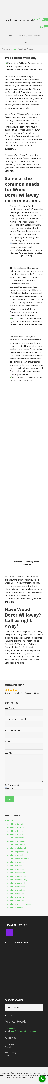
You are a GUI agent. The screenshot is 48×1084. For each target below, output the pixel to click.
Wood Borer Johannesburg (17, 852)
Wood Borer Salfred (15, 824)
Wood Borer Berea (14, 865)
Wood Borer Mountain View (18, 859)
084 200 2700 (14, 1028)
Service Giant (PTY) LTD (16, 1075)
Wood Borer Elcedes (15, 831)
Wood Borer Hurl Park (15, 893)
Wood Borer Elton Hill (15, 827)
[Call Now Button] (42, 1078)
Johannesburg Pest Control (24, 6)
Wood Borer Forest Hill (16, 883)
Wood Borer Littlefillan (16, 890)
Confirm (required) (12, 785)
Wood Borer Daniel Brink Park (19, 904)
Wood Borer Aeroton (15, 900)
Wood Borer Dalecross (16, 845)
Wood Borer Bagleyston (16, 834)
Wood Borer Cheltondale (17, 848)
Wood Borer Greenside (16, 872)
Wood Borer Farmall (15, 855)
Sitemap (29, 1078)
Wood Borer (10, 820)
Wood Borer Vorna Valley (17, 879)
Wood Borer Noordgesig (17, 862)
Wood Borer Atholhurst (16, 886)
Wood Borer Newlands (16, 841)
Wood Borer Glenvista (15, 838)
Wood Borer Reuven (15, 907)
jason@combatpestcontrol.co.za (23, 1031)
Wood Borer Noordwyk (16, 897)
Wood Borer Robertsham (17, 876)
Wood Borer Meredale (16, 869)
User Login (37, 1078)
